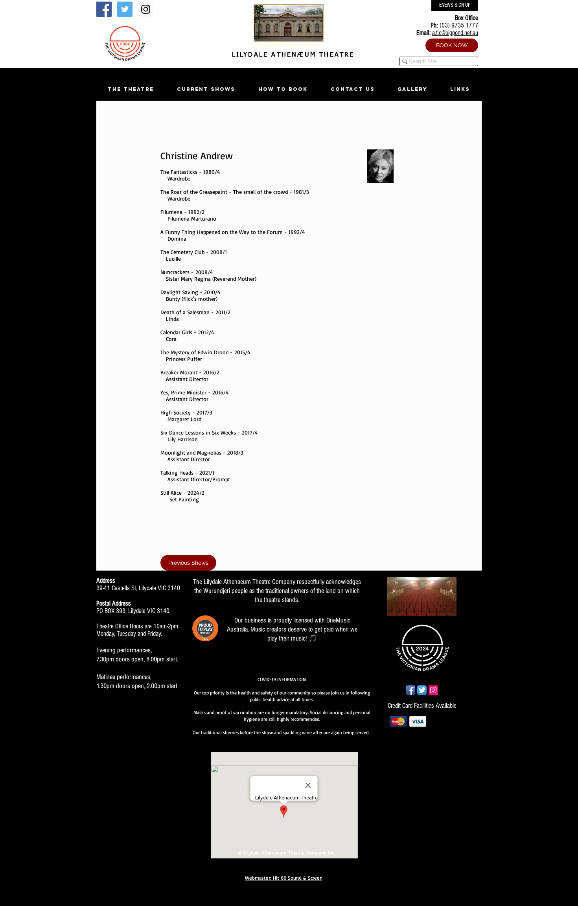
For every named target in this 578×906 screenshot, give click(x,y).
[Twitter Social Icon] (125, 9)
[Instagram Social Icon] (145, 9)
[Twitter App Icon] (422, 690)
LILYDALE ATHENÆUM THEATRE (291, 55)
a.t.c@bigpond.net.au (455, 33)
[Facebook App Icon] (410, 690)
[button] (130, 89)
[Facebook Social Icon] (104, 9)
